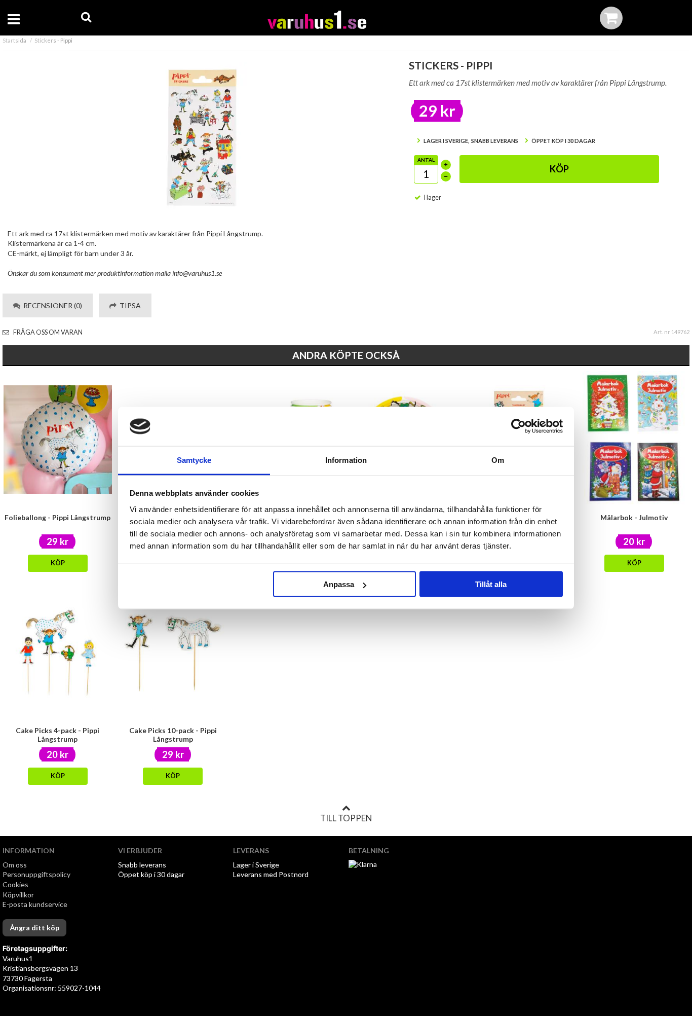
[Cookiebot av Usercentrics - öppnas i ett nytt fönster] (518, 426)
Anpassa (338, 584)
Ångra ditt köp (34, 927)
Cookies (15, 884)
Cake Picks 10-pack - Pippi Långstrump (173, 734)
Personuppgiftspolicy (36, 874)
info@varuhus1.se (197, 273)
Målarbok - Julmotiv (634, 517)
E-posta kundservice (36, 904)
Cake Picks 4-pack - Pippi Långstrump (57, 734)
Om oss (15, 864)
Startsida (14, 40)
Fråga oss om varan (47, 332)
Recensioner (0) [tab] (51, 305)
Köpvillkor (18, 894)
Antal (426, 160)
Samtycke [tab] (194, 459)
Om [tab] (497, 459)
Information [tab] (346, 459)
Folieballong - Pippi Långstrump (57, 517)
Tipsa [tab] (129, 305)
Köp (559, 168)
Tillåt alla (491, 584)
